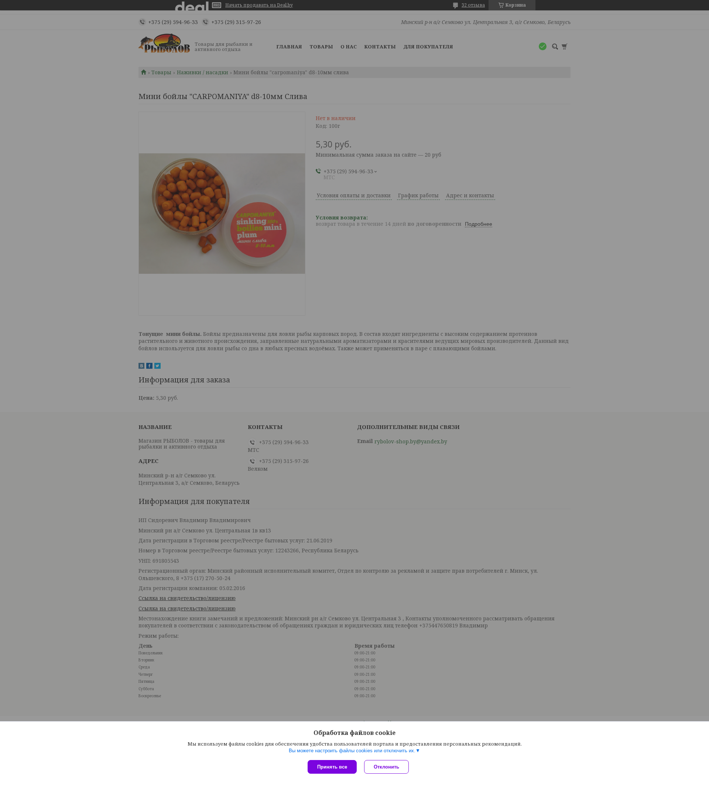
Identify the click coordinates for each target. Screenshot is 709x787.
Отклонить (386, 767)
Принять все (332, 767)
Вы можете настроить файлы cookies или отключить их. (352, 750)
